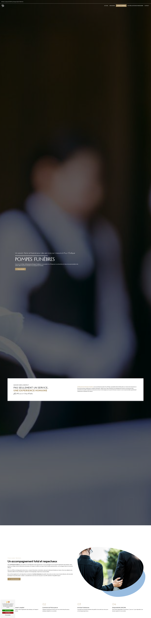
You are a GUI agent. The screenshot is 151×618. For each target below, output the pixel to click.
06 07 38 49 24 (20, 1)
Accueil (106, 5)
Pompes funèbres (121, 5)
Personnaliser (8, 615)
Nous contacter (21, 269)
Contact (147, 5)
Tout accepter (8, 610)
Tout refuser (7, 612)
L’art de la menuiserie (14, 579)
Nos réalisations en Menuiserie (135, 5)
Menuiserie (112, 5)
